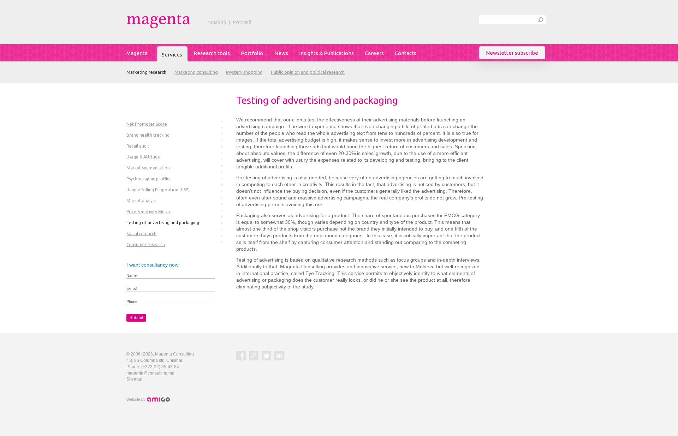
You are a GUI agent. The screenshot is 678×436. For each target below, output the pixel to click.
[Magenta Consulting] (174, 21)
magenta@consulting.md (150, 373)
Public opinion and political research (308, 72)
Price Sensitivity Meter (148, 211)
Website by (136, 399)
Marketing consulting (196, 72)
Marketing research (146, 72)
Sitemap (134, 379)
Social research (141, 233)
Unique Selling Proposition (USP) (158, 189)
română (217, 22)
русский (242, 22)
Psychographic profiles (148, 179)
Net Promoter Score (146, 124)
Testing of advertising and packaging (162, 222)
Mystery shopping (244, 72)
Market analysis (141, 200)
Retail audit (137, 146)
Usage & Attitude (143, 157)
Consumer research (145, 244)
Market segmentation (148, 168)
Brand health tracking (148, 135)
